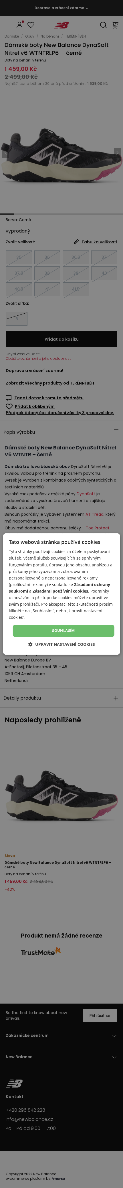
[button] (61, 644)
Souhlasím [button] (63, 630)
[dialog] (61, 594)
